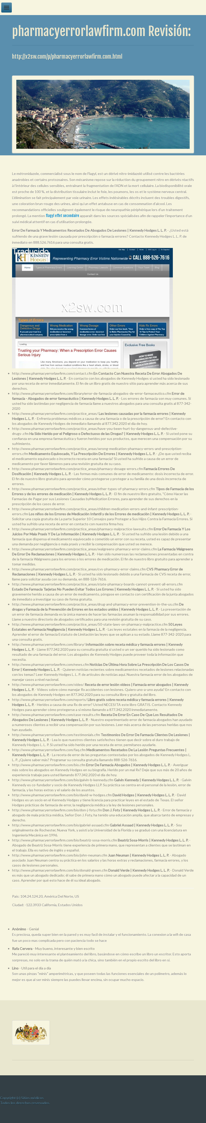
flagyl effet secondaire (62, 216)
